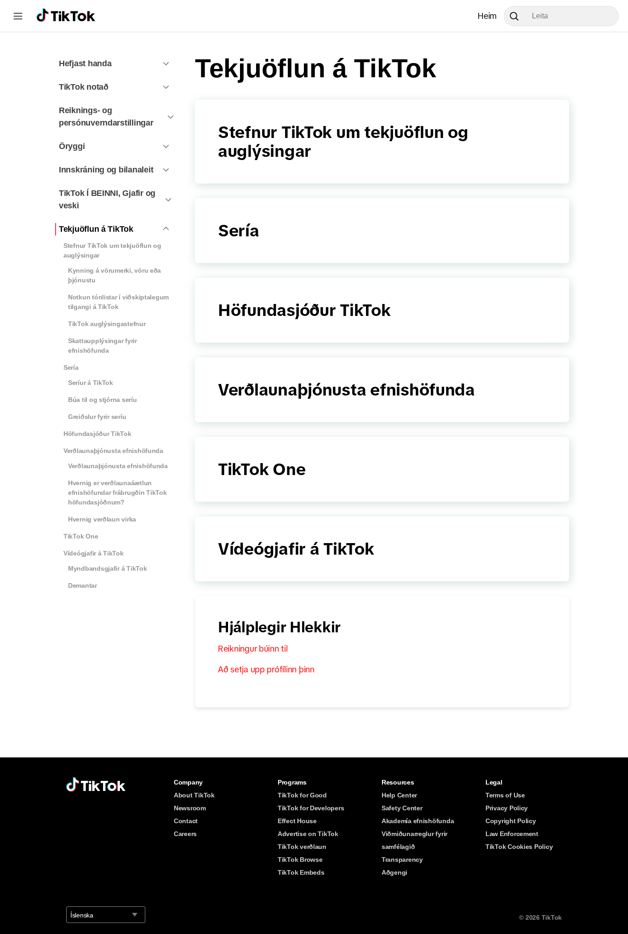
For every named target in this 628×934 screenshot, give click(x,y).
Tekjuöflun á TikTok (96, 229)
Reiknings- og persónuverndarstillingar (106, 116)
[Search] (517, 16)
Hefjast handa (85, 63)
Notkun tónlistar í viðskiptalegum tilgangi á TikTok (118, 301)
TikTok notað (83, 87)
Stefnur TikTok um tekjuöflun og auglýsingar (112, 250)
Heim (487, 16)
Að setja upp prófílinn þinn (266, 669)
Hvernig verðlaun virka (102, 519)
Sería (71, 367)
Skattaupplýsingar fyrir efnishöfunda (102, 345)
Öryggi (72, 146)
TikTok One (80, 536)
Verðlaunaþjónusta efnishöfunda (113, 450)
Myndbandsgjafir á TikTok (107, 568)
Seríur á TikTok (90, 382)
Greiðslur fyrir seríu (97, 416)
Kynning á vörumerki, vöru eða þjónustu (114, 275)
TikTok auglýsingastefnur (107, 323)
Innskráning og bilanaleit (106, 169)
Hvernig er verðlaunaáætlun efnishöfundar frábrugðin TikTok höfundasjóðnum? (117, 492)
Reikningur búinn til (253, 648)
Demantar (82, 585)
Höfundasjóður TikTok (97, 433)
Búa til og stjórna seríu (102, 399)
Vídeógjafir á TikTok (93, 553)
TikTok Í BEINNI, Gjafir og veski (107, 199)
